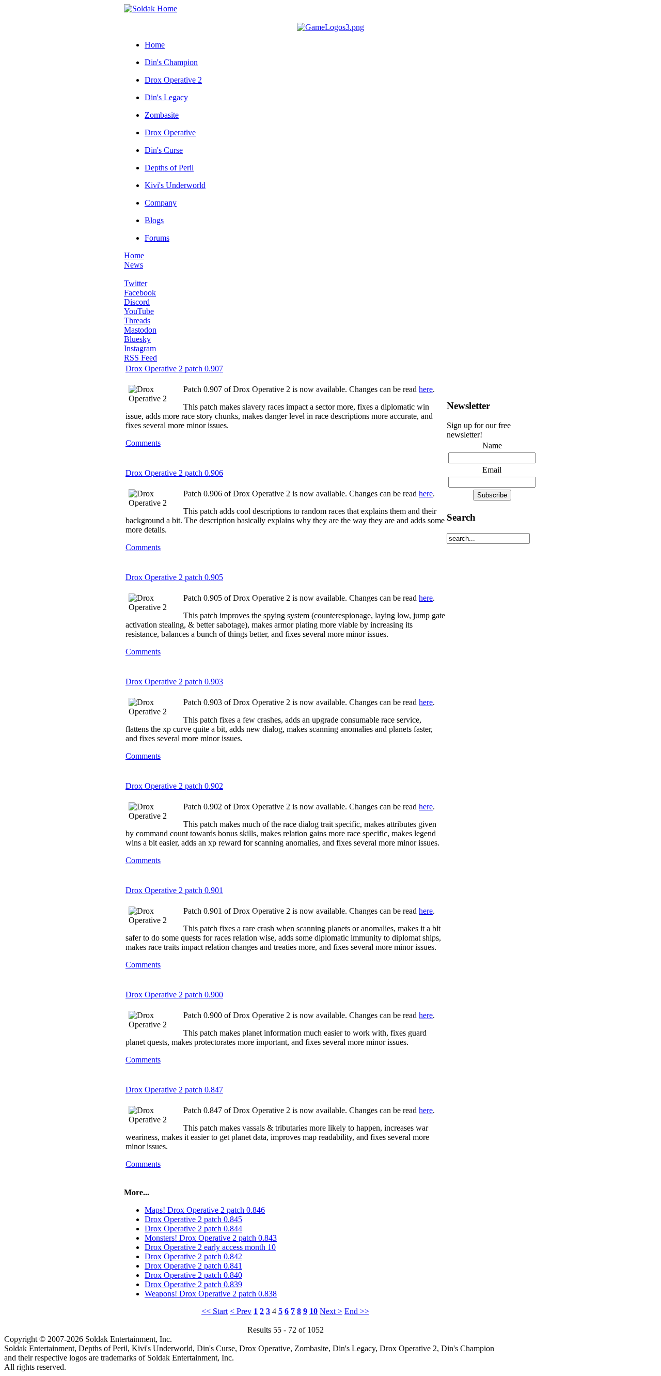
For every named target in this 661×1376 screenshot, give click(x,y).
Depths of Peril (169, 167)
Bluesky (137, 339)
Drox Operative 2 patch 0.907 (174, 368)
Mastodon (140, 329)
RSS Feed (140, 357)
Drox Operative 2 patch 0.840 (193, 1275)
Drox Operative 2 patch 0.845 (193, 1219)
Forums (157, 237)
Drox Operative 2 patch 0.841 (193, 1265)
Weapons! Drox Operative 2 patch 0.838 (211, 1293)
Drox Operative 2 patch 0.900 (174, 994)
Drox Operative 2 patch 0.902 (174, 785)
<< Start (214, 1311)
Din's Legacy (166, 97)
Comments (143, 443)
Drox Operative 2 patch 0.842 (193, 1256)
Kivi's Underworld (175, 185)
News (133, 264)
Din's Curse (164, 150)
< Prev (240, 1311)
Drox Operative (170, 132)
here (426, 389)
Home (155, 44)
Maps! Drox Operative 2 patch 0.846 (205, 1210)
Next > (331, 1311)
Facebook (140, 292)
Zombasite (162, 115)
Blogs (154, 220)
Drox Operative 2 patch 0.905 (174, 577)
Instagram (140, 348)
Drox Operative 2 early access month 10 (210, 1247)
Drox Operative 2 (173, 79)
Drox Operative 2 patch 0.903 (174, 681)
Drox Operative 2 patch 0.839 (193, 1284)
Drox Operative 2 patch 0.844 (193, 1228)
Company (161, 202)
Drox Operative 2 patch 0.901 (174, 890)
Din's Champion (171, 62)
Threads (137, 320)
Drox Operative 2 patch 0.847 (174, 1089)
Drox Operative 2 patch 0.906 (174, 472)
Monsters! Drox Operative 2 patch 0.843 (211, 1237)
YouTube (139, 311)
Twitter (135, 283)
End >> (356, 1311)
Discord (137, 302)
